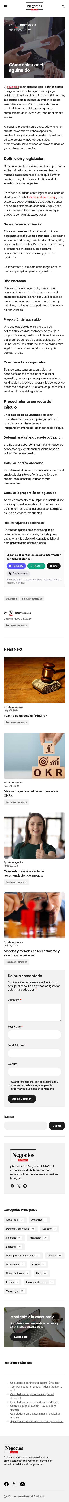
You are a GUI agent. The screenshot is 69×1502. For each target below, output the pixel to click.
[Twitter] (18, 1186)
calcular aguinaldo (32, 598)
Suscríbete (20, 1336)
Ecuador (49, 1228)
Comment (14, 999)
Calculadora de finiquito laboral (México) (35, 1382)
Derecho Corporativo (20, 1228)
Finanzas (13, 1237)
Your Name (15, 1026)
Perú (41, 1273)
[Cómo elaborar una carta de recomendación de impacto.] (34, 835)
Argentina (38, 1219)
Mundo (38, 1264)
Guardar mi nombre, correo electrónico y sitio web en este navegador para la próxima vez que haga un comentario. (34, 1085)
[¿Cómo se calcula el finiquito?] (34, 680)
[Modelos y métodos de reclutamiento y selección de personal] (34, 915)
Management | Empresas (22, 1255)
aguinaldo (13, 86)
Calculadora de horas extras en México (34, 1402)
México (54, 1255)
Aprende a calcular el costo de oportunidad (36, 1421)
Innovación (38, 1237)
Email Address (17, 1045)
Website (12, 1063)
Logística (13, 1246)
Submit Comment (22, 1098)
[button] (6, 6)
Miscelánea (14, 1264)
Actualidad (14, 1219)
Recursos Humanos (16, 625)
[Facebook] (12, 1186)
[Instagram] (25, 1186)
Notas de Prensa (17, 1273)
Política (12, 1282)
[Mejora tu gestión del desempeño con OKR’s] (34, 756)
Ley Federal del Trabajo (41, 197)
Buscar (9, 1117)
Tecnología (14, 1291)
